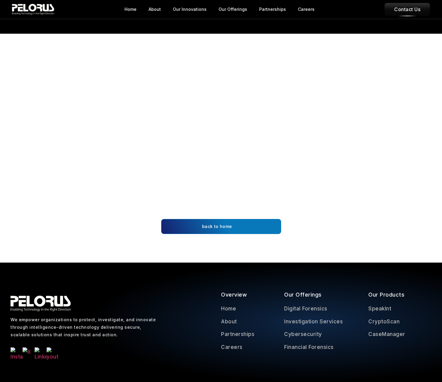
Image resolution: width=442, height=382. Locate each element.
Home (130, 9)
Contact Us (407, 9)
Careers (306, 9)
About (155, 9)
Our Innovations (190, 9)
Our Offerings (233, 9)
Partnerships (272, 9)
